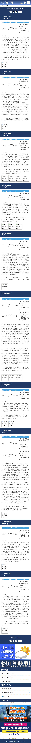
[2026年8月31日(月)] (5, 65)
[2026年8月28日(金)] (5, 515)
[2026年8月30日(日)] (5, 178)
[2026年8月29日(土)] (5, 378)
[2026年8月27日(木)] (5, 567)
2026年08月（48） (8, 692)
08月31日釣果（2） (8, 673)
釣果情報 (5, 5)
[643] (20, 11)
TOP (1, 5)
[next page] (16, 12)
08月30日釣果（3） (8, 677)
